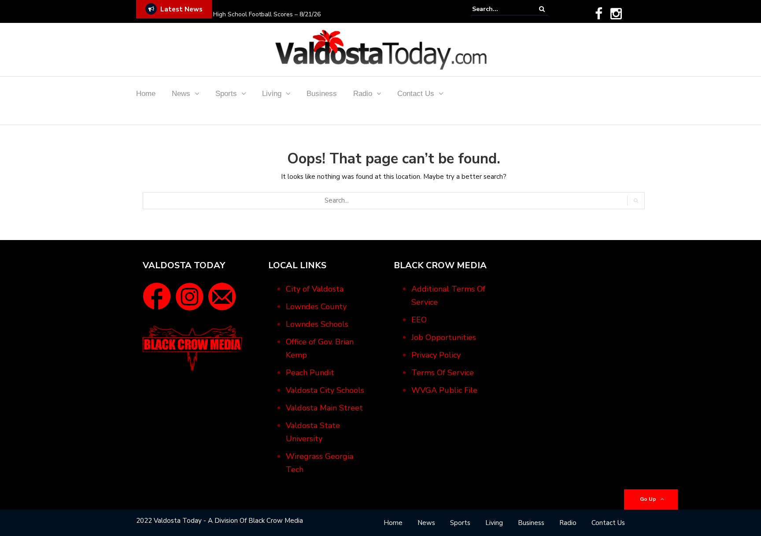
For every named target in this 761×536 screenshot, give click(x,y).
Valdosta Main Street (324, 408)
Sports (226, 93)
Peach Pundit (310, 372)
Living (271, 93)
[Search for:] (499, 9)
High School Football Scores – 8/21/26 (267, 14)
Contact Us (415, 93)
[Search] (542, 9)
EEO (419, 319)
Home (145, 93)
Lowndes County (316, 306)
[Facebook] (599, 13)
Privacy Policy (436, 355)
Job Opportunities (443, 337)
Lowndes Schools (317, 324)
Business (322, 93)
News (181, 93)
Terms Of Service (442, 372)
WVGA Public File (444, 390)
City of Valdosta (315, 289)
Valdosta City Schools (325, 390)
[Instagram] (616, 13)
